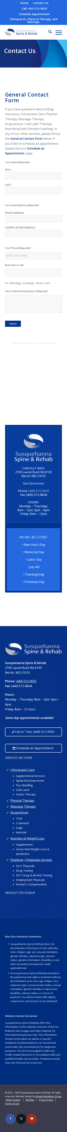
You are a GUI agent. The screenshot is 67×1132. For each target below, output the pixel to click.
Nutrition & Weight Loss (27, 838)
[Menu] (57, 32)
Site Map (29, 1099)
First (8, 169)
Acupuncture (19, 812)
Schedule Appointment (34, 14)
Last (8, 184)
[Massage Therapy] (7, 806)
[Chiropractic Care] (7, 769)
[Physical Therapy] (7, 800)
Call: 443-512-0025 (34, 8)
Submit (13, 323)
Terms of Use (12, 1103)
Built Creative (13, 1099)
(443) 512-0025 (26, 681)
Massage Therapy (23, 806)
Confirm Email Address (20, 227)
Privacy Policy (46, 1099)
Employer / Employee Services (31, 860)
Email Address (14, 212)
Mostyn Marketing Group (49, 1096)
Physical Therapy (22, 801)
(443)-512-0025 (38, 491)
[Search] (48, 32)
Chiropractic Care (22, 770)
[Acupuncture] (7, 811)
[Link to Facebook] (10, 1119)
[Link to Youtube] (32, 1119)
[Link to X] (21, 1119)
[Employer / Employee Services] (7, 859)
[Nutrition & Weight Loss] (7, 838)
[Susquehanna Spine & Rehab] (28, 32)
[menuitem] (24, 3)
